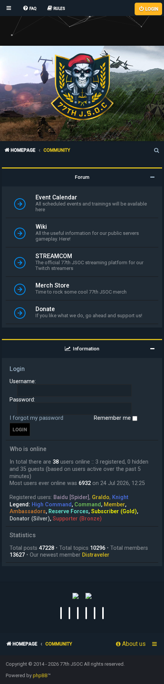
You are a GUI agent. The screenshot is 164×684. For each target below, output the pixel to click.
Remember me (113, 418)
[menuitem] (30, 8)
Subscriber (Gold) (114, 511)
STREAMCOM (53, 256)
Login (17, 369)
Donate (45, 309)
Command (87, 504)
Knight (120, 497)
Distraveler (95, 555)
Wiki (41, 226)
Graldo (100, 497)
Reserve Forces (68, 511)
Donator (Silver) (30, 518)
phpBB (40, 675)
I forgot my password (36, 418)
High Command (52, 504)
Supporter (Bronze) (77, 518)
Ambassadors (28, 511)
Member (114, 504)
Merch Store (52, 285)
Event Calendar (56, 197)
